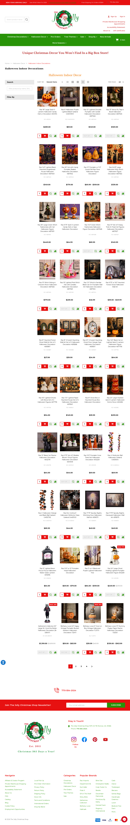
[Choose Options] (67, 595)
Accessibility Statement (116, 27)
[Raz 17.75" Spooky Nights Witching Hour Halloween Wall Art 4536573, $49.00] (92, 500)
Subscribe (116, 705)
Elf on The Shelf (85, 794)
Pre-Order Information (42, 784)
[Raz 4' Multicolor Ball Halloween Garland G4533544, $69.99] (115, 442)
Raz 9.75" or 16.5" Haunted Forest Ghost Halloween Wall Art (115, 285)
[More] (27, 37)
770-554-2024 (81, 729)
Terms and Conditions (42, 800)
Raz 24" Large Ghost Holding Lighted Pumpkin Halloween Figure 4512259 (115, 571)
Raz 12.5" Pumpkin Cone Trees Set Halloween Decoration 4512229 (92, 457)
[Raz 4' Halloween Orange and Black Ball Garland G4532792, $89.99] (47, 500)
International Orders (41, 803)
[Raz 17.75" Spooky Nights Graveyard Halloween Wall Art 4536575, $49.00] (115, 500)
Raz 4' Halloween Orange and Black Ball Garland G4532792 (47, 515)
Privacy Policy (39, 787)
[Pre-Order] (45, 136)
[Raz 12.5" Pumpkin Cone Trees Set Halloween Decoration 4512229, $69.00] (92, 442)
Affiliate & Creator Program (14, 780)
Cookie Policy (10, 806)
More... (114, 812)
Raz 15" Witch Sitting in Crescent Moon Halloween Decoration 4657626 (47, 285)
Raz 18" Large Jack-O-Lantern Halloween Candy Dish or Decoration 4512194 (47, 112)
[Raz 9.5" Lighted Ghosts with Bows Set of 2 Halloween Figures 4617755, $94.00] (47, 385)
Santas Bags (116, 794)
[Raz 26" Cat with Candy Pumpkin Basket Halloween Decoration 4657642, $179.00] (70, 154)
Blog (6, 803)
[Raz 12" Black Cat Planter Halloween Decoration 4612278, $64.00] (47, 442)
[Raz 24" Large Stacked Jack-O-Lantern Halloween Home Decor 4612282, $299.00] (115, 385)
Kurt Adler (83, 787)
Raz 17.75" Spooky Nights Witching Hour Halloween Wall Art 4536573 (92, 515)
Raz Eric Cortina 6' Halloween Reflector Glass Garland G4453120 (69, 515)
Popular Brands (88, 775)
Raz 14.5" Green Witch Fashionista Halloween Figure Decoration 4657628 (92, 227)
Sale (82, 37)
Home (7, 63)
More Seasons (59, 43)
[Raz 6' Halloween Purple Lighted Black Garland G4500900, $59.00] (70, 97)
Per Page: (112, 82)
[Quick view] (51, 136)
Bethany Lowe (85, 806)
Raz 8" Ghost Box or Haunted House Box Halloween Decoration (92, 400)
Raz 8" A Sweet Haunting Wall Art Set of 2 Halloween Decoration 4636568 (70, 342)
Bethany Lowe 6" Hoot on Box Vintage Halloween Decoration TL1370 (92, 628)
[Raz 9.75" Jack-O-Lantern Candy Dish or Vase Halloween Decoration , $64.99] (70, 212)
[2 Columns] (73, 82)
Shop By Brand (39, 807)
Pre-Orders (55, 37)
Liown (114, 803)
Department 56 (85, 784)
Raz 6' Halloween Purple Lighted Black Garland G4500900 (70, 112)
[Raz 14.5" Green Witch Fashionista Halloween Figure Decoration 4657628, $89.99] (92, 212)
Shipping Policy (39, 794)
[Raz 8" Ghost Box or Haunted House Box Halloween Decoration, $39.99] (92, 385)
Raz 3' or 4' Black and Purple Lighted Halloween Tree (92, 571)
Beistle (98, 790)
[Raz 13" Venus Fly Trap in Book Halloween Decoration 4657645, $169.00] (115, 97)
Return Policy (39, 790)
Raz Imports (84, 780)
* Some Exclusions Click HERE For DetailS (62, 2)
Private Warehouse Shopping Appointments (114, 23)
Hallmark (83, 809)
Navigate (10, 775)
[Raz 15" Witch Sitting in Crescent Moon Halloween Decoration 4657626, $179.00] (47, 269)
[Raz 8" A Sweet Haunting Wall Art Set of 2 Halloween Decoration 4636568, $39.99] (70, 327)
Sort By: (40, 82)
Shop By (92, 37)
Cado (113, 780)
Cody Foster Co (101, 787)
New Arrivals (105, 37)
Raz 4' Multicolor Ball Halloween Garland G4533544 (115, 457)
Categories (69, 775)
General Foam (101, 805)
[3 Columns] (78, 82)
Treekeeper (116, 787)
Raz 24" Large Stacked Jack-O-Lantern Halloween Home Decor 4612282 (115, 400)
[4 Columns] (83, 82)
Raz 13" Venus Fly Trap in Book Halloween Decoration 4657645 (115, 112)
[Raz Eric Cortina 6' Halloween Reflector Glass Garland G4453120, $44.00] (70, 500)
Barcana (114, 790)
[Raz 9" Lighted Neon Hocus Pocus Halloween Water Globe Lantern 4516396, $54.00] (47, 555)
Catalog (7, 799)
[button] (35, 742)
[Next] (92, 666)
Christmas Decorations (17, 37)
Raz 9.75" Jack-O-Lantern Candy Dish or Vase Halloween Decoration (70, 227)
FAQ (6, 796)
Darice (114, 784)
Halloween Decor (38, 37)
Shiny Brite (84, 797)
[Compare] (55, 136)
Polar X (82, 790)
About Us (106, 31)
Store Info (37, 797)
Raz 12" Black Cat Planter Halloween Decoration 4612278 (47, 457)
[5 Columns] (88, 82)
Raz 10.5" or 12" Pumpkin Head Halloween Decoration (70, 571)
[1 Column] (67, 82)
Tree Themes (70, 37)
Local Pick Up (39, 780)
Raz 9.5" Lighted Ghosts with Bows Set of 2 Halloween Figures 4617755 (47, 400)
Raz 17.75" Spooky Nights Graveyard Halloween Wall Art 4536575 (115, 515)
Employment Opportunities (15, 809)
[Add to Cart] (67, 136)
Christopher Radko (102, 784)
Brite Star (99, 780)
